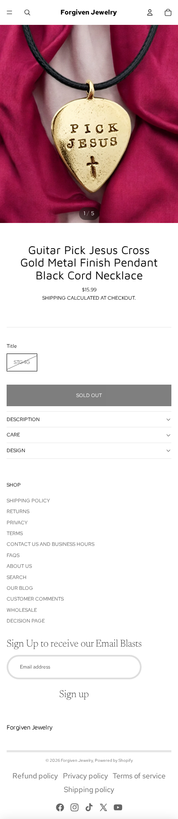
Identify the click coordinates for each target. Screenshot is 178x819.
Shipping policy (89, 789)
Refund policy (35, 775)
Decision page (26, 621)
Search (16, 577)
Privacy (17, 522)
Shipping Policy (28, 500)
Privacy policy (85, 775)
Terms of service (139, 775)
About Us (19, 566)
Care (13, 434)
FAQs (13, 555)
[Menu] (9, 12)
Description (23, 419)
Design (16, 450)
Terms (15, 533)
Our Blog (20, 588)
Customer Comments (35, 599)
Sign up (74, 695)
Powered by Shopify (114, 760)
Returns (18, 511)
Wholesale (22, 610)
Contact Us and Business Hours (50, 544)
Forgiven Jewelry (77, 760)
